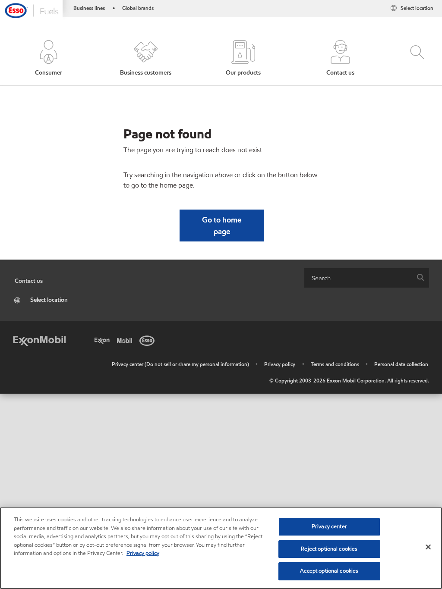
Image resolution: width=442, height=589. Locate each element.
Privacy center (329, 526)
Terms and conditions (335, 364)
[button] (48, 58)
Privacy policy (279, 364)
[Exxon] (103, 339)
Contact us (29, 281)
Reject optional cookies (329, 549)
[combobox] (366, 278)
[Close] (428, 547)
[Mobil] (126, 339)
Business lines (89, 8)
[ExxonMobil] (39, 339)
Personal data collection (401, 364)
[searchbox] (358, 278)
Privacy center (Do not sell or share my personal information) (180, 364)
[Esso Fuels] (31, 10)
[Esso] (148, 339)
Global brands (138, 8)
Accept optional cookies (329, 571)
